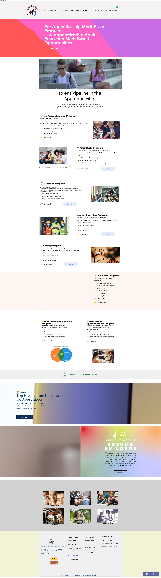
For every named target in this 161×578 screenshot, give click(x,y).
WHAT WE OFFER (73, 540)
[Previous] (9, 38)
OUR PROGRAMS (73, 555)
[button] (54, 559)
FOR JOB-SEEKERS (73, 552)
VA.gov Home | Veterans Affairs (109, 543)
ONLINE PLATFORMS (74, 559)
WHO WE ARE (72, 544)
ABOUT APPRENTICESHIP (74, 548)
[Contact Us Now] (117, 7)
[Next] (152, 38)
